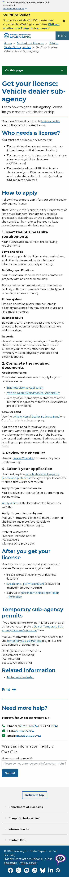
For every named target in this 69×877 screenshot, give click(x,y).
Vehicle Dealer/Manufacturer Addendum (33, 392)
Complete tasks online (22, 818)
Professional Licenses (30, 43)
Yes (7, 752)
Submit (10, 773)
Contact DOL (15, 840)
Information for (17, 829)
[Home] (17, 33)
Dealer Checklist (23, 458)
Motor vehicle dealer (20, 677)
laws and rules (50, 121)
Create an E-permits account (25, 583)
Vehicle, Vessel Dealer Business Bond (36, 416)
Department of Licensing (23, 807)
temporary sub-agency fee (24, 640)
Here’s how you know (13, 8)
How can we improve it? (17, 758)
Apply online (10, 503)
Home (8, 43)
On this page (14, 70)
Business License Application (25, 387)
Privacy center (28, 862)
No (15, 752)
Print (6, 689)
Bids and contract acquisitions (23, 859)
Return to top (34, 795)
